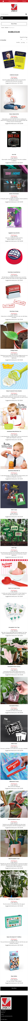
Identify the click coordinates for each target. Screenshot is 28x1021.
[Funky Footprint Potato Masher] (14, 375)
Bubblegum (14, 77)
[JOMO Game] (14, 728)
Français (24, 1)
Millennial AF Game (14, 781)
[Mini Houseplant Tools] (14, 843)
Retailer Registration (13, 1)
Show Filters (14, 24)
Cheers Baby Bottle (14, 114)
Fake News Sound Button (14, 272)
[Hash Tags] (14, 532)
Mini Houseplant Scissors (14, 819)
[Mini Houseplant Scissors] (14, 804)
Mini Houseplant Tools (14, 859)
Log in (2, 1014)
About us (3, 1012)
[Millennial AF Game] (14, 766)
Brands (6, 28)
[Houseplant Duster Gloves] (14, 651)
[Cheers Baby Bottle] (14, 98)
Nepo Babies (14, 976)
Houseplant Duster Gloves (14, 666)
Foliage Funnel (14, 350)
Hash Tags (14, 548)
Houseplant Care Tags (14, 627)
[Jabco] (14, 7)
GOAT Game (14, 510)
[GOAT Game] (14, 494)
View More (14, 988)
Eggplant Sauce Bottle (14, 233)
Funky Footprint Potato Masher (14, 391)
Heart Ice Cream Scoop (14, 588)
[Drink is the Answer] (14, 178)
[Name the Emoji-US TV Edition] (14, 921)
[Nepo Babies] (14, 960)
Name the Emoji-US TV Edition (14, 937)
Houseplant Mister (14, 706)
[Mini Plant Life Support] (14, 883)
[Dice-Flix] (14, 139)
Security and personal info (6, 1016)
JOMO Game (14, 744)
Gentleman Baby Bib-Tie (14, 471)
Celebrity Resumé (14, 75)
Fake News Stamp (14, 311)
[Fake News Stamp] (14, 296)
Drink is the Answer (14, 194)
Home (2, 28)
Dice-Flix (14, 154)
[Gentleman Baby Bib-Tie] (14, 455)
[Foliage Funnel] (14, 335)
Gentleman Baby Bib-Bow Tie (14, 431)
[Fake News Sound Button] (14, 256)
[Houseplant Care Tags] (14, 612)
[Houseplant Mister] (14, 690)
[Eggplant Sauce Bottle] (14, 217)
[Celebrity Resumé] (14, 59)
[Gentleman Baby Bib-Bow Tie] (14, 416)
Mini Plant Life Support (14, 899)
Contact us (3, 1011)
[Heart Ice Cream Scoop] (14, 573)
